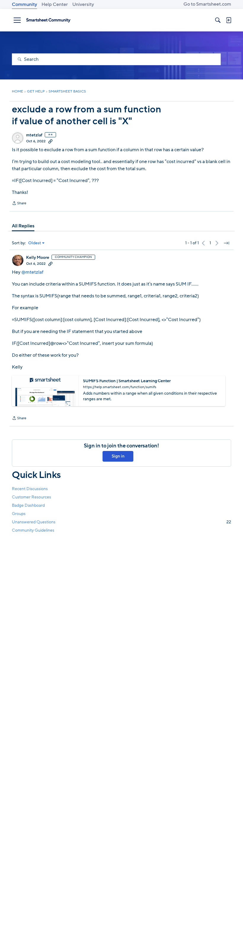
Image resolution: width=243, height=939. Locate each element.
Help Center (54, 4)
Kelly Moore (37, 257)
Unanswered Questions (121, 522)
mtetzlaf (34, 135)
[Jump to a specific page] (226, 243)
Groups (18, 513)
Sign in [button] (118, 456)
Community (24, 4)
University (83, 4)
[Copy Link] (50, 141)
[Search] (217, 20)
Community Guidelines (33, 530)
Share (19, 204)
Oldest (34, 243)
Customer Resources (31, 497)
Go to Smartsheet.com (207, 4)
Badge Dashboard (28, 505)
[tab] (23, 226)
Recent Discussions (30, 489)
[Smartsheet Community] (48, 20)
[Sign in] (228, 20)
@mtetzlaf (32, 272)
